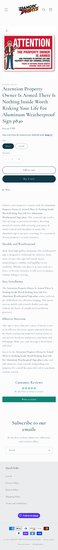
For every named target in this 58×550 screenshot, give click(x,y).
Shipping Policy (13, 496)
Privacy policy (49, 540)
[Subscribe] (48, 450)
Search (9, 476)
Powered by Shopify (33, 540)
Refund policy (38, 544)
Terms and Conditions (16, 503)
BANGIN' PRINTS (17, 540)
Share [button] (7, 189)
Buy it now (29, 178)
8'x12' (8, 146)
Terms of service (23, 544)
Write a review (29, 399)
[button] (6, 9)
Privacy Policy (12, 483)
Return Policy (12, 489)
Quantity (6, 153)
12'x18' (22, 146)
